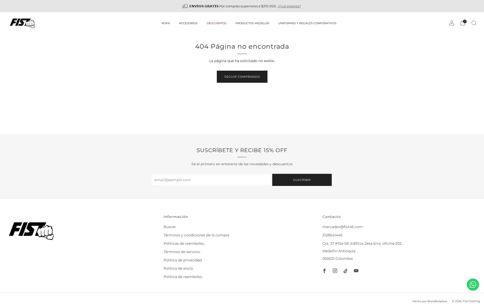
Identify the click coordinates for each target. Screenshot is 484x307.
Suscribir (302, 180)
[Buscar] (473, 22)
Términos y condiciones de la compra (196, 235)
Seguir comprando (242, 76)
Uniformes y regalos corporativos (307, 23)
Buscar (170, 227)
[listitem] (242, 6)
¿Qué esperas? (289, 6)
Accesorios (188, 23)
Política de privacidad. (183, 260)
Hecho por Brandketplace (429, 301)
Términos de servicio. (182, 251)
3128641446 (332, 235)
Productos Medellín (252, 23)
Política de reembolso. (183, 276)
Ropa (166, 23)
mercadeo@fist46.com (342, 227)
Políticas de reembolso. (184, 243)
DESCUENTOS (216, 23)
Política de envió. (179, 268)
